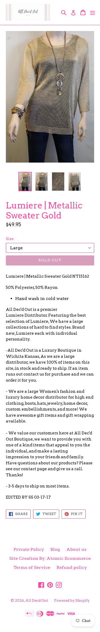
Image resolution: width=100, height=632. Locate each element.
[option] (25, 182)
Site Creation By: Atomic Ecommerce (50, 558)
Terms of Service (31, 567)
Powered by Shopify (72, 601)
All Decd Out (36, 601)
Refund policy (72, 567)
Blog (55, 549)
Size (10, 239)
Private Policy (29, 549)
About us (76, 549)
